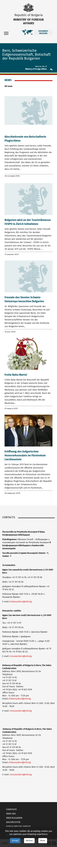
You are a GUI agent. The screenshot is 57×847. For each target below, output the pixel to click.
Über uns (11, 813)
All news (8, 86)
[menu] (6, 33)
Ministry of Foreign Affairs (36, 69)
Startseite (11, 809)
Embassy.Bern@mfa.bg (21, 601)
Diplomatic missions (43, 32)
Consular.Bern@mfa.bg (21, 656)
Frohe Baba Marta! (16, 374)
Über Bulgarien (14, 818)
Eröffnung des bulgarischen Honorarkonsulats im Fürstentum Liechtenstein (25, 455)
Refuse (29, 840)
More (42, 840)
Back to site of (41, 66)
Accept (15, 840)
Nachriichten (13, 822)
